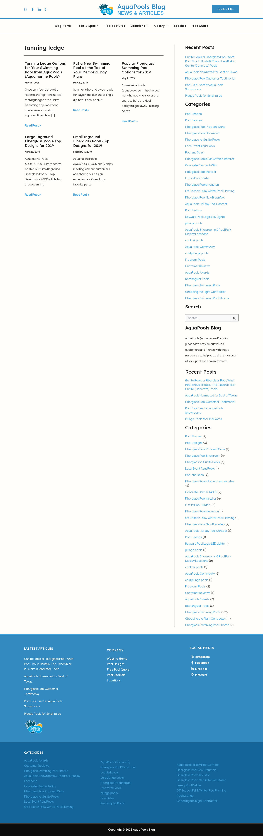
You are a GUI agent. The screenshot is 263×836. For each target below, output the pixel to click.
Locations (138, 26)
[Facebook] (32, 9)
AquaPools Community (200, 247)
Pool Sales (107, 798)
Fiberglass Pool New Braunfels (205, 197)
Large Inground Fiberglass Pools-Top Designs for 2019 (43, 141)
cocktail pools (194, 240)
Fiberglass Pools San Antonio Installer (209, 159)
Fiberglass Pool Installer (200, 172)
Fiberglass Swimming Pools (203, 285)
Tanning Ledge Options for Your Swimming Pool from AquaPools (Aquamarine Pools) (45, 70)
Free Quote (200, 26)
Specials (180, 26)
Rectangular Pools (197, 279)
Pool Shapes (193, 114)
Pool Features (115, 26)
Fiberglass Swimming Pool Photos (207, 298)
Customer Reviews (197, 266)
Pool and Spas (194, 152)
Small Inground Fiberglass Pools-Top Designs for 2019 (91, 141)
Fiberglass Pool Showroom (202, 133)
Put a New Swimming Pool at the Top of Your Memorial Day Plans (91, 70)
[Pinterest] (46, 9)
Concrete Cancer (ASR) (201, 165)
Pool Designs (194, 120)
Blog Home (63, 26)
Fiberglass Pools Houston (202, 185)
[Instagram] (25, 9)
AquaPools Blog (141, 7)
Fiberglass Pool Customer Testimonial (210, 78)
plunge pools (193, 223)
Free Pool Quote (118, 669)
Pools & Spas (86, 26)
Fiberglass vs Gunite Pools (202, 140)
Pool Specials (116, 675)
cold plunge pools (196, 253)
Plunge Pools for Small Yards (203, 96)
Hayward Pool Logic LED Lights (205, 217)
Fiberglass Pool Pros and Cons (205, 127)
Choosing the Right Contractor (205, 292)
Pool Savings (193, 210)
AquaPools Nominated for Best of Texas (211, 72)
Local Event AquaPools (200, 146)
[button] (225, 9)
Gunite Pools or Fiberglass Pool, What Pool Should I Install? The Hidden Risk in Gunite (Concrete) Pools (210, 61)
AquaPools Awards (197, 272)
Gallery (159, 26)
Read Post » (33, 125)
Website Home (117, 658)
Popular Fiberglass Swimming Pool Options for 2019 (138, 67)
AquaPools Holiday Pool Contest (206, 204)
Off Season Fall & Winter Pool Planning (210, 191)
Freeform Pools (195, 260)
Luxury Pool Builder (197, 178)
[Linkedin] (39, 9)
